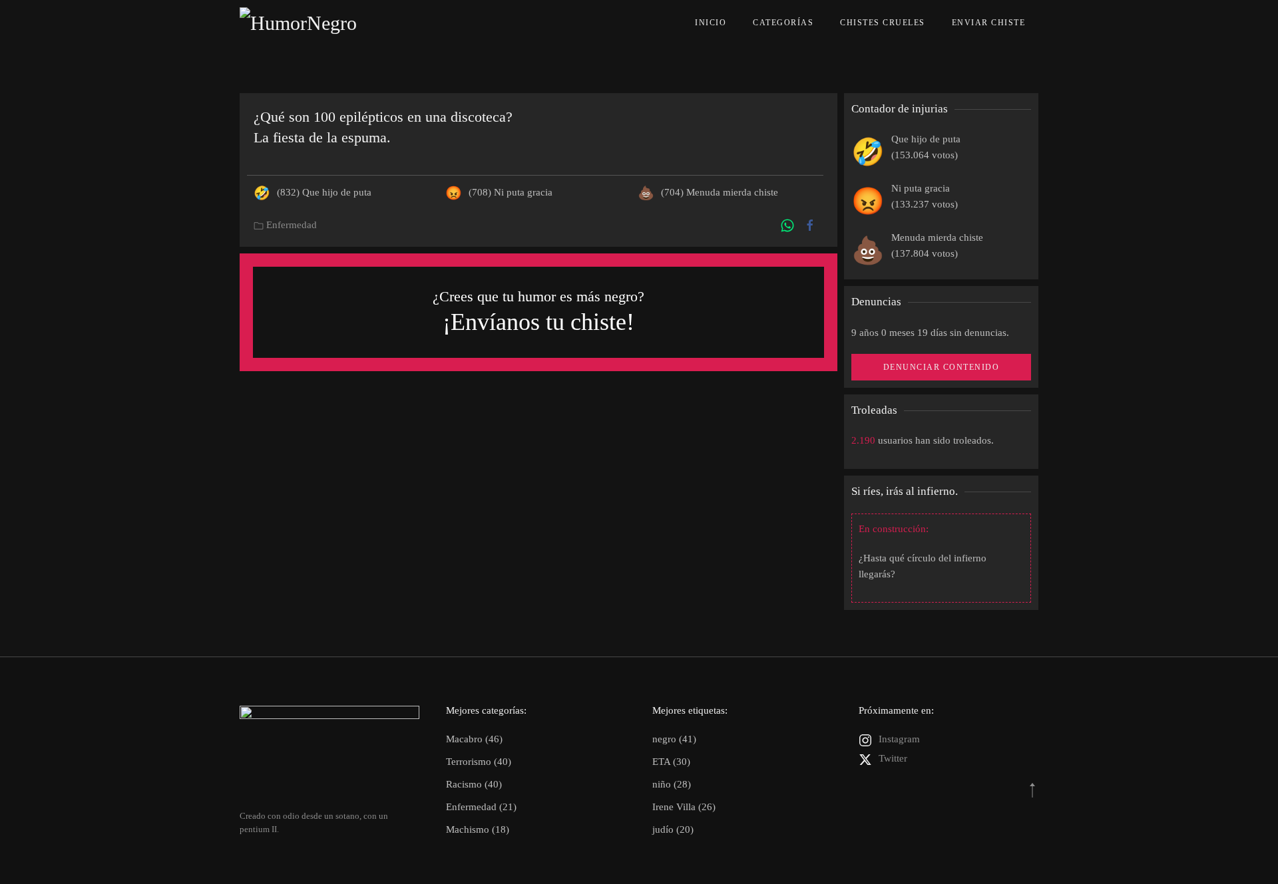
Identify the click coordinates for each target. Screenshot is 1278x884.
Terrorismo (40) (478, 761)
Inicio (710, 22)
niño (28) (671, 784)
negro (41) (674, 739)
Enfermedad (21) (481, 807)
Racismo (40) (474, 784)
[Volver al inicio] (328, 23)
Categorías (783, 22)
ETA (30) (671, 761)
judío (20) (673, 829)
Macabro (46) (474, 739)
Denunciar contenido (941, 367)
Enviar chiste (989, 22)
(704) (719, 192)
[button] (1032, 790)
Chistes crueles (882, 22)
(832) (324, 192)
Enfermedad (291, 225)
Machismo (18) (477, 829)
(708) (510, 192)
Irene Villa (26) (684, 807)
